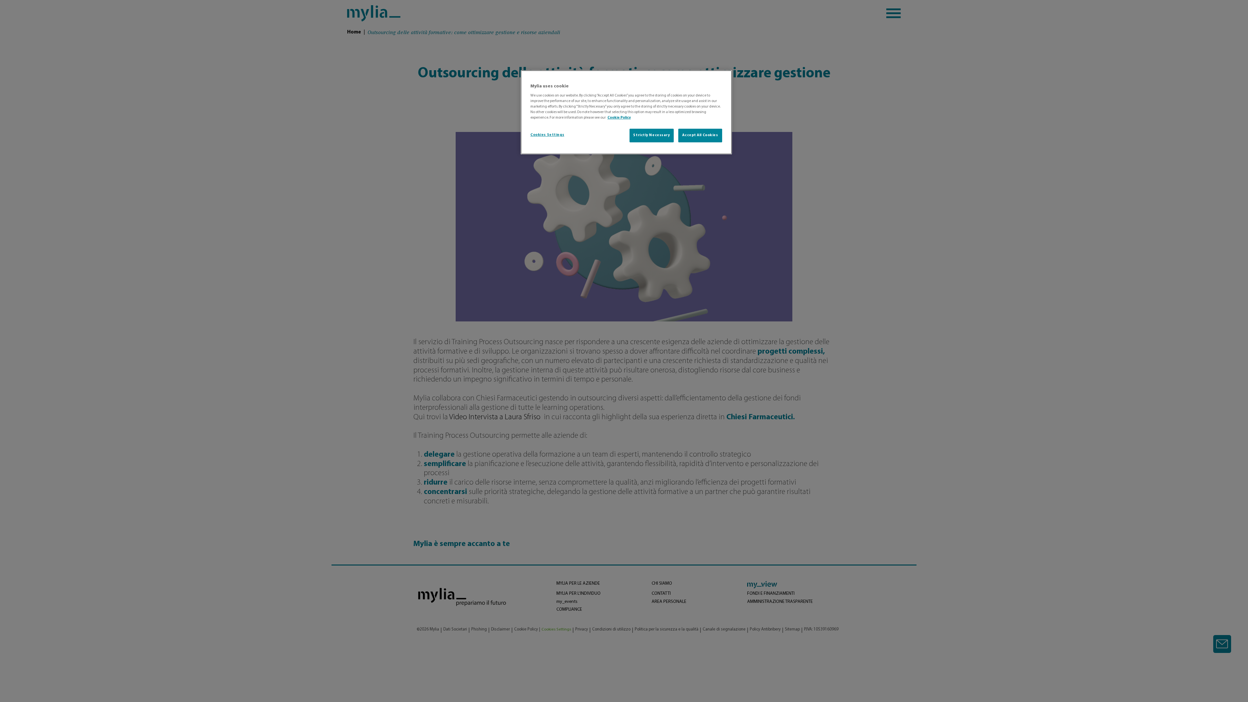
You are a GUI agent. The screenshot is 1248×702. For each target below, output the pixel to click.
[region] (626, 112)
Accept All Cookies (700, 135)
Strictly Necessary (651, 135)
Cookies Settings (547, 135)
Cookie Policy (619, 118)
